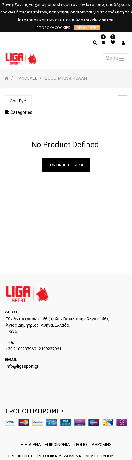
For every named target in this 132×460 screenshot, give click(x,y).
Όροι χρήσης (87, 27)
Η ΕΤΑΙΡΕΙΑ (31, 444)
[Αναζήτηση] (122, 97)
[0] (103, 42)
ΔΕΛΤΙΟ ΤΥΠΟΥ (99, 456)
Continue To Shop (66, 165)
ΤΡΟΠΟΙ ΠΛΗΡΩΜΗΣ (92, 444)
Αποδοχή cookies (53, 27)
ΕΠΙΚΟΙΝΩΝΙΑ (57, 444)
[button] (18, 100)
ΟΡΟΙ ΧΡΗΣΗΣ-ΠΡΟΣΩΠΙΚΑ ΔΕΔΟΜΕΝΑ (44, 456)
